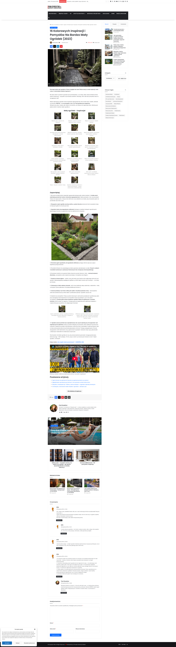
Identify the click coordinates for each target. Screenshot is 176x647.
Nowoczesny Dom (109, 110)
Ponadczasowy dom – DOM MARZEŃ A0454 (119, 30)
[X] (63, 412)
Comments (123, 24)
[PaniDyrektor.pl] (54, 7)
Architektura (52, 13)
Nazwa (52, 623)
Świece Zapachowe (121, 13)
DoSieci (84, 644)
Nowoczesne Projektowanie (111, 108)
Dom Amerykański (119, 99)
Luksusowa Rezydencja (117, 101)
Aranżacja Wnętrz (109, 94)
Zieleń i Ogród (63, 24)
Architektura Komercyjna (110, 96)
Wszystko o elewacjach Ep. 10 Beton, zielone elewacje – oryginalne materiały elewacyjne (73, 384)
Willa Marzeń (121, 115)
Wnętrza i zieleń (63, 13)
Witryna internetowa (80, 628)
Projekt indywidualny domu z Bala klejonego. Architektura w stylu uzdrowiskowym (84, 1)
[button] (34, 629)
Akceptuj (7, 643)
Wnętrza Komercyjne (110, 117)
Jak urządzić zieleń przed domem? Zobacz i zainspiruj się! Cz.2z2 (91, 490)
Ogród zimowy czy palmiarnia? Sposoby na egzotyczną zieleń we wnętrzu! (70, 380)
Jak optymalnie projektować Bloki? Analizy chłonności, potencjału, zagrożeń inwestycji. (119, 38)
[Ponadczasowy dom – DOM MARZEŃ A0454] (108, 31)
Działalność (106, 13)
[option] (75, 431)
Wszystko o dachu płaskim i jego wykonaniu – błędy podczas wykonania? (120, 54)
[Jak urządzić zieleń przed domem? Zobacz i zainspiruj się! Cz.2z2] (91, 483)
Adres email (53, 628)
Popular (114, 24)
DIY (70, 13)
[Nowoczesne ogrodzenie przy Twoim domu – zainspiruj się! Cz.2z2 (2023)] (57, 483)
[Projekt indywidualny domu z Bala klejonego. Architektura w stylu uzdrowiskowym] (108, 61)
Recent (106, 24)
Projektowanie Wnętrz (110, 113)
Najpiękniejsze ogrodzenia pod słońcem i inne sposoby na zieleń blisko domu (71, 382)
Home (52, 24)
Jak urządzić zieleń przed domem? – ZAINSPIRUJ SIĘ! (70, 342)
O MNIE (112, 13)
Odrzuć (17, 643)
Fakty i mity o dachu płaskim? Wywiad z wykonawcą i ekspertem (120, 46)
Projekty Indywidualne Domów (111, 115)
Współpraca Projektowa (93, 13)
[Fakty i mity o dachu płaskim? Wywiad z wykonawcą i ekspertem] (108, 46)
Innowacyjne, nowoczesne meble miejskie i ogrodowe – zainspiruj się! (69, 386)
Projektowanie (117, 110)
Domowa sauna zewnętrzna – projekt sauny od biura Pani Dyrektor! (65, 431)
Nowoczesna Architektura (111, 106)
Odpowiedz (59, 520)
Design (118, 96)
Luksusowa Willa (109, 103)
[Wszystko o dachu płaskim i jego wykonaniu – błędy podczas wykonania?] (108, 53)
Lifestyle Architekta (78, 13)
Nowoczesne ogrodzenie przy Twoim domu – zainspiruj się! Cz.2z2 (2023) (57, 490)
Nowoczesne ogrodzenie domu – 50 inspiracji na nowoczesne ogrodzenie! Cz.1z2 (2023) (73, 490)
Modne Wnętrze (117, 103)
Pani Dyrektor (55, 42)
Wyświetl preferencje (29, 643)
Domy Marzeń (108, 101)
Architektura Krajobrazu (74, 391)
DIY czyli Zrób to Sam (110, 99)
